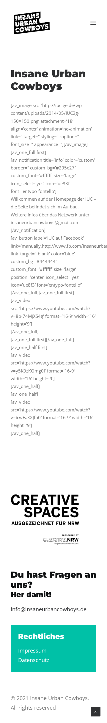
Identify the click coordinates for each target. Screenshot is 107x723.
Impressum (32, 650)
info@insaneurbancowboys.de (48, 609)
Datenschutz (33, 660)
